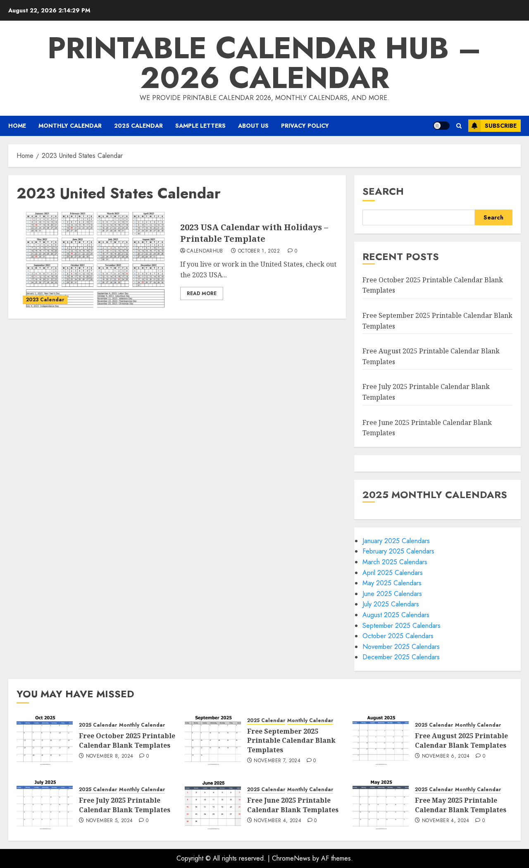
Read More (202, 293)
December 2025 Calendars (401, 657)
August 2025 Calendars (395, 615)
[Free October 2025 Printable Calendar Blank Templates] (45, 740)
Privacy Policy (305, 126)
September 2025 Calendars (401, 625)
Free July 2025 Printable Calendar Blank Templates (124, 805)
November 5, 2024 (109, 821)
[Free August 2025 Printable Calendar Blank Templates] (381, 740)
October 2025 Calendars (398, 636)
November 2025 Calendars (401, 646)
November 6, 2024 (446, 756)
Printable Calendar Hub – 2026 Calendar (264, 62)
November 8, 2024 (109, 756)
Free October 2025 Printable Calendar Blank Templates (127, 740)
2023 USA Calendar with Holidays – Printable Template (254, 233)
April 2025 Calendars (392, 572)
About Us (253, 126)
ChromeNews (291, 858)
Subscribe (501, 126)
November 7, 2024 (277, 761)
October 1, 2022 (259, 251)
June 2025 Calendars (392, 594)
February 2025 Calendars (398, 551)
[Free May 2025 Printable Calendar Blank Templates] (381, 804)
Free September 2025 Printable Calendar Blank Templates (291, 740)
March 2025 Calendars (394, 562)
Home (17, 126)
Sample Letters (200, 126)
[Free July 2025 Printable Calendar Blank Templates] (45, 804)
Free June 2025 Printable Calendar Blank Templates (292, 805)
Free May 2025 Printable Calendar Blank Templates (460, 805)
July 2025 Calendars (390, 604)
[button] (459, 126)
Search (383, 191)
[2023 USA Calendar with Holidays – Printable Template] (95, 260)
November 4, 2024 (277, 821)
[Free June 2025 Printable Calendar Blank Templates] (213, 804)
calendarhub (205, 251)
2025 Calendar (138, 126)
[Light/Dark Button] (441, 126)
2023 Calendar (45, 299)
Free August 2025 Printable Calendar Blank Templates (461, 740)
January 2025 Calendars (396, 541)
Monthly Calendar (70, 126)
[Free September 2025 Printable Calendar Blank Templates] (213, 740)
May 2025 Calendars (392, 583)
